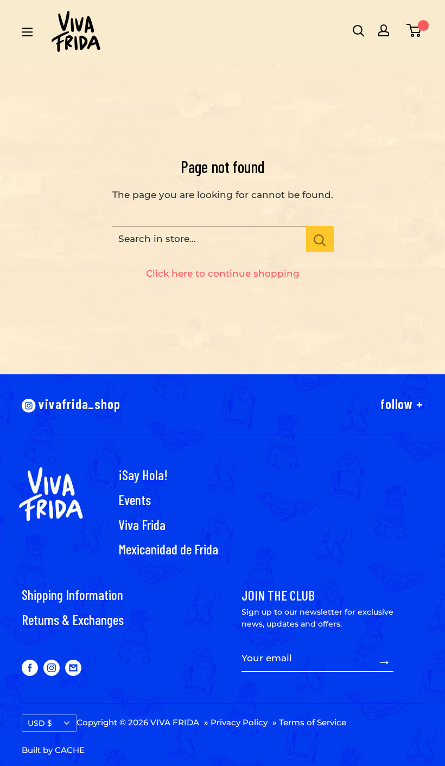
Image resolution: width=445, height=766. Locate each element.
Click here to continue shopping (223, 273)
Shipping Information (72, 594)
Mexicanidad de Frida (168, 548)
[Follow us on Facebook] (30, 667)
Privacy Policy (239, 722)
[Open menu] (27, 32)
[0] (412, 30)
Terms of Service (312, 722)
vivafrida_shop (78, 403)
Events (134, 499)
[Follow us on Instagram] (51, 667)
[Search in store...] (320, 239)
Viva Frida (142, 524)
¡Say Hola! (143, 474)
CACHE (70, 750)
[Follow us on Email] (73, 667)
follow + (401, 403)
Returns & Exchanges (73, 619)
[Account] (383, 30)
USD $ (40, 723)
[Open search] (357, 30)
